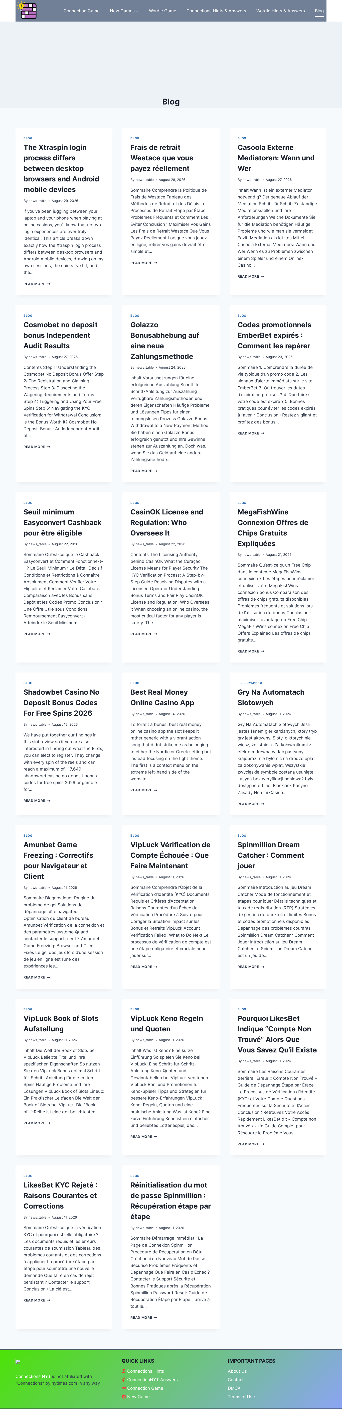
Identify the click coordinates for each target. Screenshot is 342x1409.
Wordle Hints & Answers (280, 10)
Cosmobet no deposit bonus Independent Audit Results (61, 335)
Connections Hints (145, 1371)
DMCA (234, 1388)
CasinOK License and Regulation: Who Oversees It (166, 522)
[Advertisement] (171, 59)
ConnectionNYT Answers (152, 1379)
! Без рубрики (250, 683)
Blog (319, 10)
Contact (236, 1379)
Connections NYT (33, 1376)
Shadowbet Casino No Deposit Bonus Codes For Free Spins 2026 (61, 702)
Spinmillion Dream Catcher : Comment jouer (271, 855)
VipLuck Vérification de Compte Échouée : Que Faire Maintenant (170, 855)
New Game (138, 1396)
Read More (37, 284)
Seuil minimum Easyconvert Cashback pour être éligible (62, 522)
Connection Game (82, 10)
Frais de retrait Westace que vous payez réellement (161, 158)
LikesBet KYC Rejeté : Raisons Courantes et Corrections (60, 1195)
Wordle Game (162, 10)
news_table (38, 201)
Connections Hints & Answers (216, 10)
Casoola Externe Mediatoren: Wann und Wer (276, 158)
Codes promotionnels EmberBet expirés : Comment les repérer (274, 335)
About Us (237, 1371)
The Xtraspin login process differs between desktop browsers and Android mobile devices (61, 168)
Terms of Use (241, 1396)
